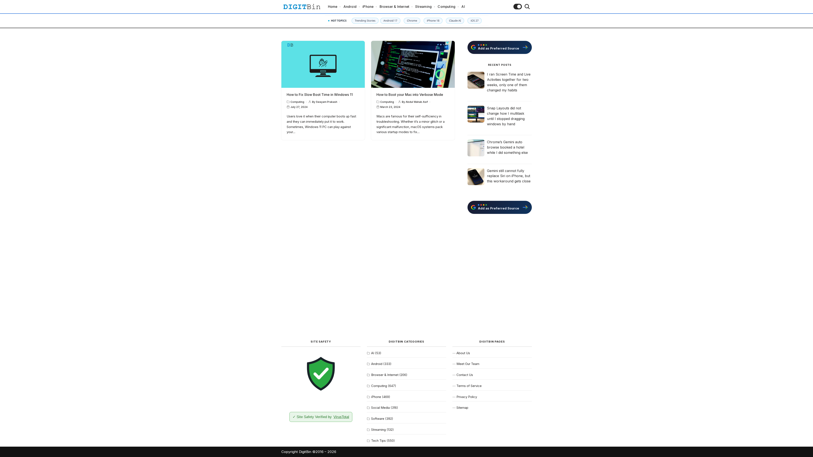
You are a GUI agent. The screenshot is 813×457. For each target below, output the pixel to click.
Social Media (380, 408)
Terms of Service (469, 386)
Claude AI (455, 20)
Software (377, 419)
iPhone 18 (433, 20)
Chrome (412, 20)
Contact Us (464, 375)
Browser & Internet (394, 7)
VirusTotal (341, 417)
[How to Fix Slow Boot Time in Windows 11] (323, 64)
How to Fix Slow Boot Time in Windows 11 (320, 94)
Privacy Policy (466, 397)
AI (463, 7)
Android (350, 7)
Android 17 (390, 20)
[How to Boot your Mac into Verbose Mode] (413, 64)
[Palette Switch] (517, 6)
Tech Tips (378, 441)
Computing (446, 7)
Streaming (423, 7)
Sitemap (462, 408)
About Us (463, 353)
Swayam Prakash (326, 101)
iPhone (367, 7)
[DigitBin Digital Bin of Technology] (302, 7)
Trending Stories (365, 20)
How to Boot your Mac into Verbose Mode (409, 94)
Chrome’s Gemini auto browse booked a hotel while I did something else (507, 147)
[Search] (527, 6)
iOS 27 (474, 20)
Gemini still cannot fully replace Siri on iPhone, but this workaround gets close (509, 176)
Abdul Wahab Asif (417, 101)
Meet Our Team (467, 364)
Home (332, 7)
